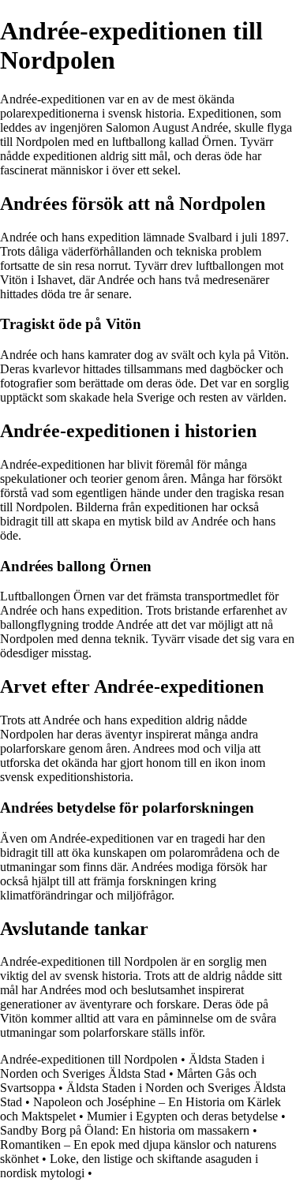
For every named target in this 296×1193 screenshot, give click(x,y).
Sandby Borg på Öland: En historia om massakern (124, 1130)
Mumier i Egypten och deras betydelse (182, 1116)
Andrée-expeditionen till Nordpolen (89, 1059)
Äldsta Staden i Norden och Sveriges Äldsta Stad (132, 1066)
